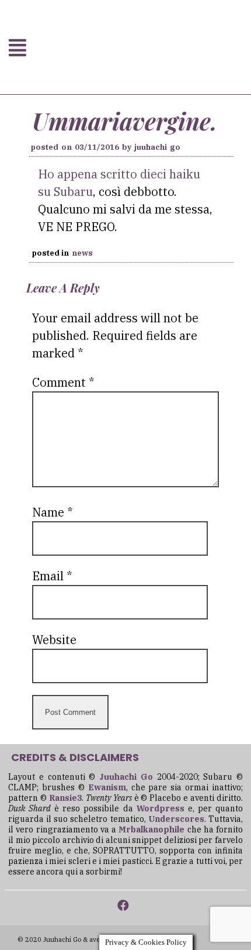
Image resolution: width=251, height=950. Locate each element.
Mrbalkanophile (151, 829)
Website (54, 640)
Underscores (176, 819)
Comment (63, 382)
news (82, 253)
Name (52, 512)
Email (52, 576)
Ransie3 (65, 798)
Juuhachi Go (157, 147)
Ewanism (107, 787)
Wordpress (160, 808)
